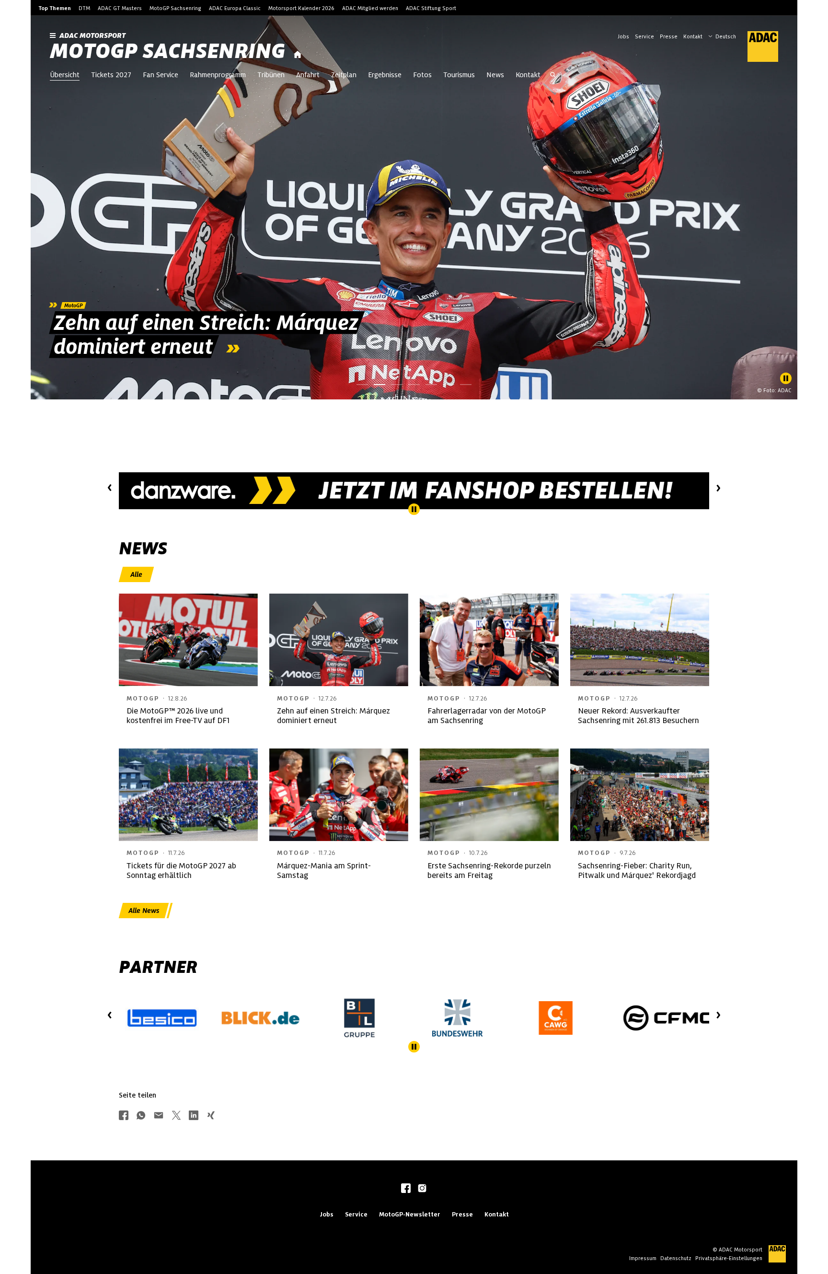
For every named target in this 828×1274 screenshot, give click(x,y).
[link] (414, 207)
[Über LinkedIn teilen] (193, 1116)
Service (644, 36)
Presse (669, 36)
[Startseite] (297, 55)
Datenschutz (675, 1258)
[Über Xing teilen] (211, 1116)
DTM (84, 8)
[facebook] (406, 1189)
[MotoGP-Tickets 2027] (477, 490)
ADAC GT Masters (120, 8)
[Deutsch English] (722, 35)
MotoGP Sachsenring (175, 8)
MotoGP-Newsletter (409, 1214)
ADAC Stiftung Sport (431, 8)
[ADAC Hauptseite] (757, 46)
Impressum (642, 1258)
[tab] (136, 574)
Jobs (623, 36)
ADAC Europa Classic (235, 8)
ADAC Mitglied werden (370, 8)
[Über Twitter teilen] (176, 1116)
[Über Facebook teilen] (123, 1116)
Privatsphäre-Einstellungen (728, 1258)
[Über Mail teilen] (158, 1116)
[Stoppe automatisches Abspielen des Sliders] (786, 378)
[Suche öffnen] (553, 75)
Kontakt (692, 36)
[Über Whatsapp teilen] (141, 1116)
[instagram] (422, 1189)
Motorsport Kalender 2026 (301, 8)
